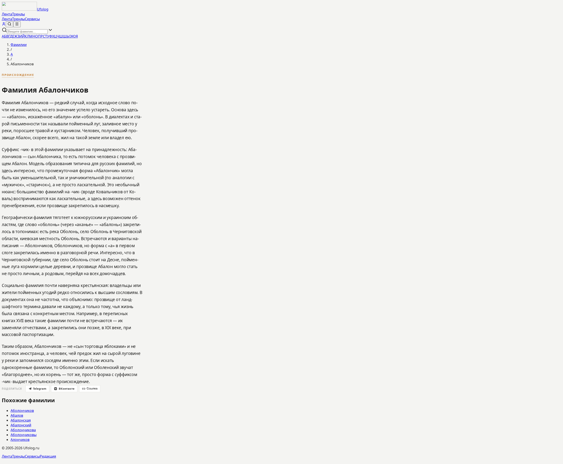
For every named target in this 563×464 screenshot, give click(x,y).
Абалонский (21, 425)
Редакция (48, 456)
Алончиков (20, 439)
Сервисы (32, 18)
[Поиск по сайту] (9, 24)
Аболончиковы (24, 434)
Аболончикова (23, 429)
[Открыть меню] (17, 24)
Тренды (18, 14)
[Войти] (4, 24)
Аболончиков (22, 410)
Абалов (17, 415)
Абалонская (21, 420)
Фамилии (19, 44)
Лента (7, 14)
